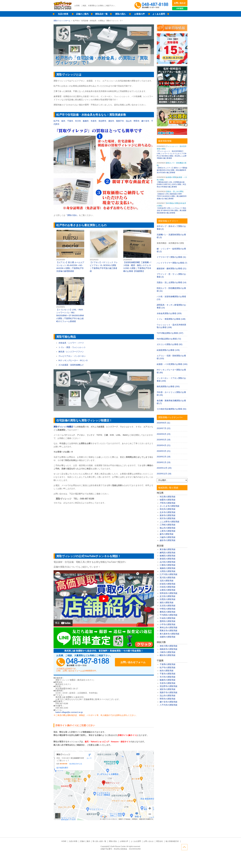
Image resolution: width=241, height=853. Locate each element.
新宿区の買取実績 (167, 559)
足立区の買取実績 (167, 596)
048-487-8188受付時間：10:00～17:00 (151, 5)
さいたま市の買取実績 (169, 506)
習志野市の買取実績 (168, 686)
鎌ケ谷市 (145, 121)
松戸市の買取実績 (167, 667)
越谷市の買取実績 (167, 540)
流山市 (129, 121)
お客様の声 (139, 14)
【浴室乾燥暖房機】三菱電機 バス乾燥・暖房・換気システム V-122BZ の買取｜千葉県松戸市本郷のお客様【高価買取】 (137, 251)
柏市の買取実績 (166, 670)
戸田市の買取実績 (167, 503)
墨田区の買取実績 (167, 621)
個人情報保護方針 (172, 841)
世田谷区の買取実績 (168, 593)
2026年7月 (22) (163, 428)
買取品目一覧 (101, 14)
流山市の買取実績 (167, 695)
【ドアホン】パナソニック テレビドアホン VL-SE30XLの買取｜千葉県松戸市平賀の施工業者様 (104, 251)
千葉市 (70, 121)
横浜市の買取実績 (167, 655)
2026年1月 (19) (163, 462)
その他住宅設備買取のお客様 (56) (171, 409)
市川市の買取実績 (167, 677)
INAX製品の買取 (172, 203)
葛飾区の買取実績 (167, 568)
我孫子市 (120, 121)
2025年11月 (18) (164, 474)
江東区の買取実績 (167, 565)
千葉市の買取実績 (167, 674)
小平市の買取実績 (167, 624)
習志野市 (102, 121)
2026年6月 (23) (163, 434)
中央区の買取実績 (167, 618)
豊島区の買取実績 (167, 612)
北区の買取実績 (166, 580)
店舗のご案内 (82, 14)
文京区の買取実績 (167, 605)
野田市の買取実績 (167, 699)
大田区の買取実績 (167, 571)
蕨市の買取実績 (166, 534)
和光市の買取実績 (167, 509)
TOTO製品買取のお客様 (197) (170, 333)
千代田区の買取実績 (168, 615)
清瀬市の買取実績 (167, 637)
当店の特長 (63, 14)
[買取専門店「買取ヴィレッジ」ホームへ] (63, 9)
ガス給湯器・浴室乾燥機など (71, 365)
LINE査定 (179, 8)
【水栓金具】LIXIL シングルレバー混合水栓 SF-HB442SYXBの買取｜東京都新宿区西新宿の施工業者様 (171, 210)
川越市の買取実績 (167, 537)
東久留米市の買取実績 (169, 634)
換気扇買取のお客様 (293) (168, 386)
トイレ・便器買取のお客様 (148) (171, 319)
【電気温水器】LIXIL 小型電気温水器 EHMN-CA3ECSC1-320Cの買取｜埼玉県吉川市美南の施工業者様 (171, 184)
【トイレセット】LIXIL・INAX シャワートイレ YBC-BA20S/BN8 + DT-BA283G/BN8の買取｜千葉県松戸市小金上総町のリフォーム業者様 (70, 299)
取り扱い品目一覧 (99, 841)
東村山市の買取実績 (168, 627)
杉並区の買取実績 (167, 584)
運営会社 (159, 841)
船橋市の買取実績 (167, 680)
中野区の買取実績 (167, 609)
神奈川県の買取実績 (168, 646)
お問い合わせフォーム (133, 662)
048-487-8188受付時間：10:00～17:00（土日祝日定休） (82, 662)
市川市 (78, 121)
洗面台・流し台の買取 (174, 191)
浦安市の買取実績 (167, 689)
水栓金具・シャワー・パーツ (71, 343)
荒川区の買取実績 (167, 577)
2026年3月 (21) (163, 451)
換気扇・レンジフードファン (71, 351)
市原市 (94, 121)
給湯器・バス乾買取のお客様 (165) (172, 364)
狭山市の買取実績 (167, 528)
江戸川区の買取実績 (168, 574)
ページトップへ (184, 847)
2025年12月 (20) (164, 468)
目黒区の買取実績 (167, 599)
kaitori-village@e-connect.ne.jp (69, 712)
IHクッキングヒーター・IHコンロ (73, 360)
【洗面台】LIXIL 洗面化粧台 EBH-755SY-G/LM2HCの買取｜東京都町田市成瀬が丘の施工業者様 (172, 196)
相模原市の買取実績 (168, 649)
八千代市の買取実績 (168, 705)
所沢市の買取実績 (167, 518)
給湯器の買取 (171, 177)
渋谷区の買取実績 (167, 587)
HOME (63, 841)
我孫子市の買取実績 (168, 692)
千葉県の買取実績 (167, 664)
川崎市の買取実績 (167, 652)
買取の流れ (120, 14)
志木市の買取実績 (167, 512)
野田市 (136, 121)
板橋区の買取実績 (167, 556)
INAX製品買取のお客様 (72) (169, 339)
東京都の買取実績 (167, 549)
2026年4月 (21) (163, 445)
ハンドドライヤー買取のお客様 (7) (172, 263)
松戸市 (56, 121)
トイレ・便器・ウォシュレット (72, 347)
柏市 (63, 121)
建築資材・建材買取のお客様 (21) (171, 268)
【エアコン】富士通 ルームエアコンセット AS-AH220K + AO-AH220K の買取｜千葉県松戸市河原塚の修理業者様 (70, 251)
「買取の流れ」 (72, 215)
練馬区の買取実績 (167, 552)
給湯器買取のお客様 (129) (168, 350)
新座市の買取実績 (167, 515)
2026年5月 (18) (163, 439)
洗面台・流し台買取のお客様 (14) (171, 282)
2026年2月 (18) (163, 457)
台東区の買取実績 (167, 590)
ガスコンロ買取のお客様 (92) (169, 344)
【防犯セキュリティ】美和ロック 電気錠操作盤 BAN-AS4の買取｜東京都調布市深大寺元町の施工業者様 (172, 170)
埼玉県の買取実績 (167, 497)
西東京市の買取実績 (168, 630)
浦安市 (111, 121)
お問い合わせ (180, 3)
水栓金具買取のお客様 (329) (169, 313)
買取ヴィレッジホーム (62, 21)
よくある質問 (158, 14)
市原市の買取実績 (167, 683)
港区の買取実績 (166, 602)
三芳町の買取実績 (167, 525)
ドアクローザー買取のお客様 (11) (171, 257)
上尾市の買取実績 (167, 531)
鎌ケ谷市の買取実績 (168, 702)
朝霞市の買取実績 (167, 500)
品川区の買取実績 (167, 562)
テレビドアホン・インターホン (72, 356)
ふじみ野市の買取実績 (169, 522)
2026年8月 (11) (163, 423)
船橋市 (86, 121)
